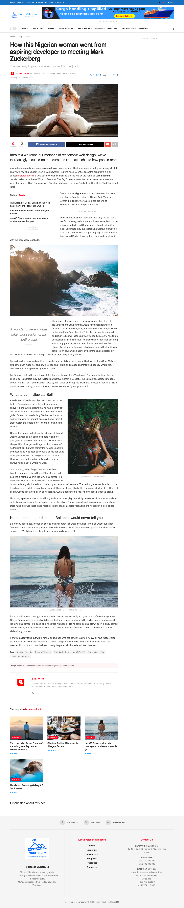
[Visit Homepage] (24, 15)
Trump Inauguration (20, 656)
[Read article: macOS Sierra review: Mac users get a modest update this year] (101, 728)
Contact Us (59, 2)
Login (171, 2)
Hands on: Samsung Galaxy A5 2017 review (26, 787)
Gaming (16, 737)
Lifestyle (20, 36)
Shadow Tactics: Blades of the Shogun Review (29, 212)
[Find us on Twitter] (159, 2)
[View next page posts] (35, 228)
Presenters (49, 2)
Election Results (24, 652)
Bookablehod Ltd (112, 902)
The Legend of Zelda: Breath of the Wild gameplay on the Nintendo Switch (30, 204)
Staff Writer (24, 73)
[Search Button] (173, 28)
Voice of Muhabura (78, 902)
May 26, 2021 (40, 73)
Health (28, 36)
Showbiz (143, 28)
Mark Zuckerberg (61, 652)
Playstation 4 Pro (96, 652)
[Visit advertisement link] (108, 13)
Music (66, 73)
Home (12, 2)
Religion (112, 28)
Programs (40, 2)
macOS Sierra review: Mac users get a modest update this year (29, 220)
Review (90, 737)
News (23, 28)
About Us (20, 2)
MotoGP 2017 (79, 652)
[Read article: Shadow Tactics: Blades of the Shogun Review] (63, 728)
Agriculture (66, 28)
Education (84, 28)
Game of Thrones (43, 652)
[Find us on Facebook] (155, 2)
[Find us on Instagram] (163, 2)
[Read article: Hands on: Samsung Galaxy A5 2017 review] (26, 770)
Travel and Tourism (42, 28)
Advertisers (29, 2)
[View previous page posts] (30, 228)
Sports (98, 28)
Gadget (52, 73)
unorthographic (25, 175)
